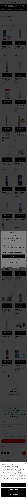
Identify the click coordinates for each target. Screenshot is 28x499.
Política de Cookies (17, 479)
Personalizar (14, 494)
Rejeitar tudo (14, 489)
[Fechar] (26, 463)
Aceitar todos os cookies (13, 485)
